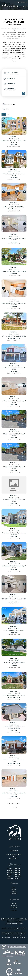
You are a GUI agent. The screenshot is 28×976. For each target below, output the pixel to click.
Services (14, 889)
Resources (14, 910)
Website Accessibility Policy (20, 937)
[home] (9, 5)
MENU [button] (25, 6)
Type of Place (11, 78)
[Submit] (23, 93)
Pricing (14, 891)
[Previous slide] (3, 126)
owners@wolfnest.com (6, 937)
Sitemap (10, 922)
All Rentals (14, 905)
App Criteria (14, 908)
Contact (21, 923)
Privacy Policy (18, 922)
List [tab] (4, 114)
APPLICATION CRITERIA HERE (19, 29)
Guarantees (14, 893)
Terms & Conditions (11, 923)
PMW (25, 920)
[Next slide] (24, 126)
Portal (14, 887)
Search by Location (12, 72)
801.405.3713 (22, 2)
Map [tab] (8, 114)
